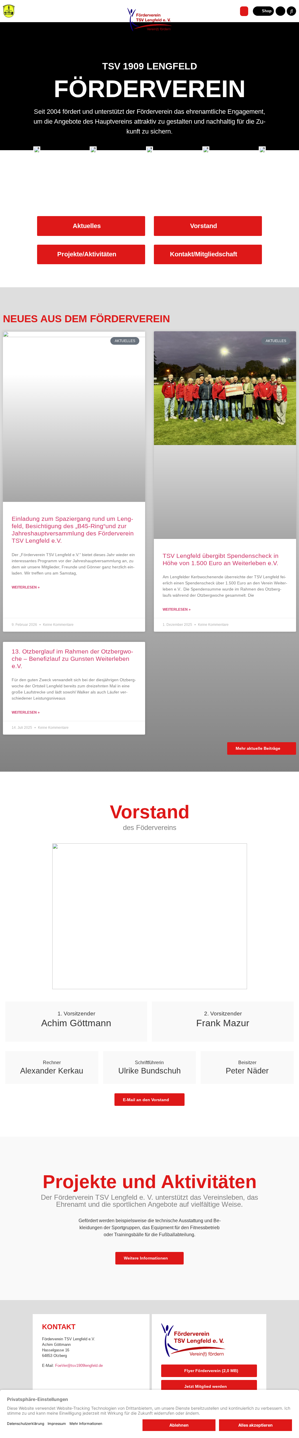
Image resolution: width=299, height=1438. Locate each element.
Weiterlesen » (26, 587)
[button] (244, 11)
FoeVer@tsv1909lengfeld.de (79, 1365)
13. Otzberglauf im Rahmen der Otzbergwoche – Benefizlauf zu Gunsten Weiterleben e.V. (72, 658)
